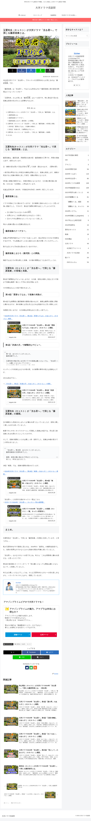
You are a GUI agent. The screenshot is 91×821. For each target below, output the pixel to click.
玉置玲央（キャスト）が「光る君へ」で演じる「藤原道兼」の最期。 (29, 132)
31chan (77, 53)
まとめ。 (10, 135)
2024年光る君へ (9, 644)
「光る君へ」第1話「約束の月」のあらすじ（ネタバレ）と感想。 (28, 384)
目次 (28, 108)
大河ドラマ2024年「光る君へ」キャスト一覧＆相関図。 (25, 502)
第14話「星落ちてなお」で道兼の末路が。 (22, 126)
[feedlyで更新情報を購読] (31, 667)
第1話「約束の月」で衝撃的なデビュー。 (22, 129)
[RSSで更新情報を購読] (35, 667)
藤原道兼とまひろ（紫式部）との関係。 (22, 121)
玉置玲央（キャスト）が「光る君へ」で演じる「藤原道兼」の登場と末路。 (31, 123)
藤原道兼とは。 (14, 115)
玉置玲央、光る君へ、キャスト (23, 644)
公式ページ (44, 635)
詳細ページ (18, 635)
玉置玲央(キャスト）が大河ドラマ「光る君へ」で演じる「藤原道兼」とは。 (31, 112)
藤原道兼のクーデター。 (17, 118)
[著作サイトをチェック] (27, 667)
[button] (49, 71)
